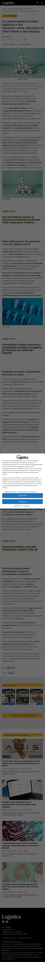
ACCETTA (22, 495)
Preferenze (22, 501)
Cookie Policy (17, 505)
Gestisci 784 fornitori (10, 491)
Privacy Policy (26, 505)
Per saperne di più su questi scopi (26, 491)
